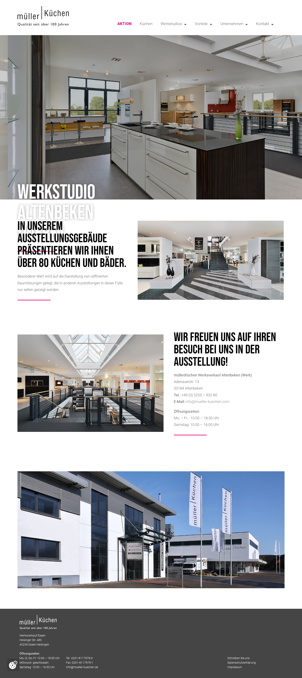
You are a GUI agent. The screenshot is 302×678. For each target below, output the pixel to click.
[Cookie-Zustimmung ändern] (13, 665)
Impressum (234, 667)
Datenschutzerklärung (241, 662)
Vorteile (201, 24)
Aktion (124, 24)
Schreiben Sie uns (238, 658)
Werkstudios (171, 24)
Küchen (146, 24)
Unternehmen (231, 24)
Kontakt (262, 24)
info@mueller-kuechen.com (207, 402)
